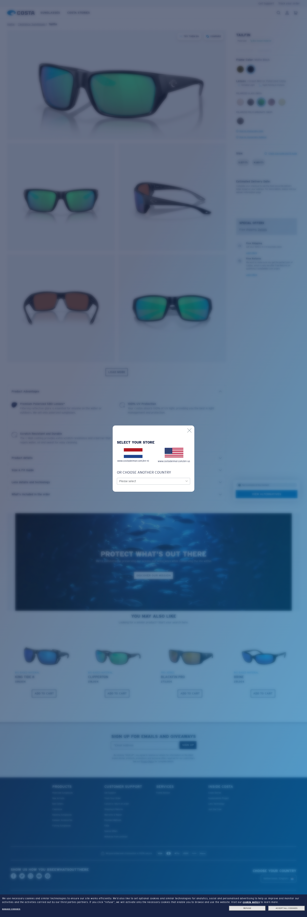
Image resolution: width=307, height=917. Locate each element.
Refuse (247, 908)
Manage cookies (11, 909)
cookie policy (251, 902)
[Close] (189, 430)
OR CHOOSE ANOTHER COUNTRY (144, 472)
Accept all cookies (287, 908)
